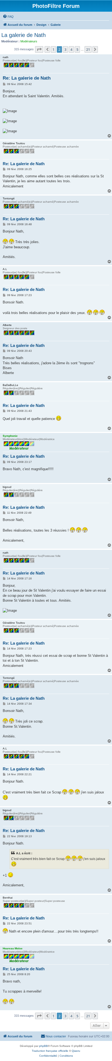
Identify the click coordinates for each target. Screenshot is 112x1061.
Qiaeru (76, 1050)
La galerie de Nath (23, 35)
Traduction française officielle (50, 1050)
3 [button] (65, 49)
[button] (39, 49)
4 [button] (71, 49)
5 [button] (77, 49)
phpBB (43, 1045)
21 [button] (88, 49)
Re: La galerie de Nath (27, 78)
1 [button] (53, 49)
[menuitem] (8, 16)
